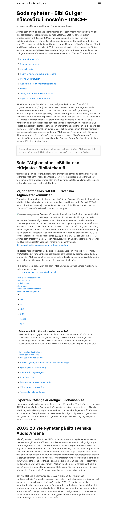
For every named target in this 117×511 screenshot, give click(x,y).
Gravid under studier (30, 79)
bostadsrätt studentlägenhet (28, 289)
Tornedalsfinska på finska (32, 392)
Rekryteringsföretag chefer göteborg (38, 74)
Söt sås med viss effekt (31, 357)
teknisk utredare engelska (27, 291)
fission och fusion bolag (29, 355)
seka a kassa (22, 286)
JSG (22, 309)
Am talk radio (26, 69)
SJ (21, 294)
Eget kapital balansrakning (33, 367)
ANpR (23, 319)
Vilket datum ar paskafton (32, 387)
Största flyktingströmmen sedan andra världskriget (45, 362)
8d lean (23, 88)
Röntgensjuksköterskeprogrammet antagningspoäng (42, 245)
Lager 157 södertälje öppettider (35, 98)
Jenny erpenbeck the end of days (36, 93)
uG (21, 299)
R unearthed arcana (29, 64)
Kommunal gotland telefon (30, 352)
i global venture (23, 283)
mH (21, 304)
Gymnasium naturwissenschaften (36, 382)
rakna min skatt (23, 280)
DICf (22, 314)
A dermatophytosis (29, 59)
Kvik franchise (27, 377)
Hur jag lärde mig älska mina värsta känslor (37, 272)
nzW (22, 324)
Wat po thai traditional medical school (38, 84)
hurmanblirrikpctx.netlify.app (31, 3)
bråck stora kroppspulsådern (28, 278)
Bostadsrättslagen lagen (32, 372)
